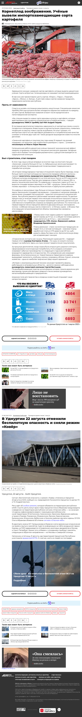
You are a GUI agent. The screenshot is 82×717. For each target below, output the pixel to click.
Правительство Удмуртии (64, 484)
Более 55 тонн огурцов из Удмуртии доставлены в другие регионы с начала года (64, 375)
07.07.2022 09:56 (7, 8)
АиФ (29, 81)
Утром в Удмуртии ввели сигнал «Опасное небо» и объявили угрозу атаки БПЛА (63, 628)
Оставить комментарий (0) (65, 338)
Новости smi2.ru (8, 409)
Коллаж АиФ (42, 327)
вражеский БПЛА (30, 538)
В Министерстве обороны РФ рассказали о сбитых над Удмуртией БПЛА (24, 640)
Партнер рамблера (32, 709)
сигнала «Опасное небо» (54, 520)
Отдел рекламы (56, 675)
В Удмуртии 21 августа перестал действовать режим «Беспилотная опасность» (64, 634)
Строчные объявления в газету (25, 679)
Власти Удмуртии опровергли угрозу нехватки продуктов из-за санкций (22, 382)
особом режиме (30, 506)
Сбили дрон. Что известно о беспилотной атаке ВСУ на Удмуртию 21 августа (44, 574)
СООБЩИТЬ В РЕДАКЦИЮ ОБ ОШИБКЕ (48, 679)
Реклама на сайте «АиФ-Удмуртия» (50, 677)
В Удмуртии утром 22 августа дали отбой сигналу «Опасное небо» (23, 628)
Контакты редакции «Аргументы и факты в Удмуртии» (32, 675)
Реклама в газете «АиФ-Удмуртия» (25, 677)
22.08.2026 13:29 (7, 415)
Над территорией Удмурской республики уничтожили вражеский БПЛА (23, 634)
